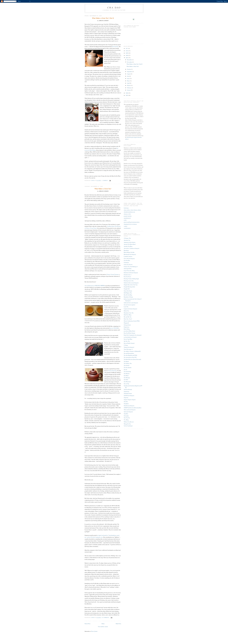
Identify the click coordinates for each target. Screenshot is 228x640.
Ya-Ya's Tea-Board (128, 426)
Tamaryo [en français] (129, 347)
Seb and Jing (115, 46)
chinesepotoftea (127, 268)
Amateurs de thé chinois (129, 242)
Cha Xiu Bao (127, 260)
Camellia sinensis (128, 256)
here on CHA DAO (114, 328)
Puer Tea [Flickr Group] (129, 333)
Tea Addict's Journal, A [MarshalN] (132, 351)
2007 (127, 57)
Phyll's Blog (127, 329)
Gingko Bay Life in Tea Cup (130, 285)
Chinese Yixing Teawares (113, 274)
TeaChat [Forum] (128, 389)
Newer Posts (87, 623)
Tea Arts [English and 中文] (130, 355)
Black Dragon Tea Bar (129, 252)
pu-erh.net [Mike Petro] (129, 331)
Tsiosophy (126, 416)
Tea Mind (126, 375)
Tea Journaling (127, 371)
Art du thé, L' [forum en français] (131, 248)
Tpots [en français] (128, 411)
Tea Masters (126, 373)
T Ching (126, 345)
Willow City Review (129, 422)
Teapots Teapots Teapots (130, 399)
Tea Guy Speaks (127, 367)
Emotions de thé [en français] (131, 272)
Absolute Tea (127, 240)
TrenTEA (126, 414)
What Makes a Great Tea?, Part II (134, 64)
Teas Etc (126, 401)
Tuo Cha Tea (127, 418)
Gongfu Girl (127, 289)
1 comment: (105, 180)
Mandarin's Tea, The (129, 313)
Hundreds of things (128, 297)
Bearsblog (126, 250)
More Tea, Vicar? (128, 319)
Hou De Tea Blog (128, 295)
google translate (128, 216)
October (129, 69)
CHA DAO (114, 7)
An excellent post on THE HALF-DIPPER (95, 285)
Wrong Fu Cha (127, 424)
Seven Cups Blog (128, 339)
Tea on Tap (126, 383)
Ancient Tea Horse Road (129, 244)
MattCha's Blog (127, 315)
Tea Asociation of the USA (130, 357)
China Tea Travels (128, 264)
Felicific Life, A (127, 274)
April (128, 83)
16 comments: (106, 617)
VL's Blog (126, 420)
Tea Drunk (126, 361)
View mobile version (103, 626)
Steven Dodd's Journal (129, 343)
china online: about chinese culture (132, 210)
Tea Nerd (126, 379)
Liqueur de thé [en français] (130, 309)
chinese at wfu (127, 214)
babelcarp (126, 208)
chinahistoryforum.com (129, 212)
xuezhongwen (127, 228)
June (128, 78)
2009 (127, 53)
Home (103, 623)
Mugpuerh (126, 323)
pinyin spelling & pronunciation (131, 222)
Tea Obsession (127, 381)
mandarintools (127, 218)
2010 (127, 51)
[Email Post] (110, 180)
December (129, 60)
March (128, 85)
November (129, 62)
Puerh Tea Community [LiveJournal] (132, 335)
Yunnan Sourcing (112, 370)
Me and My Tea (127, 317)
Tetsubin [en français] (129, 405)
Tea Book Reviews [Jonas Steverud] (132, 359)
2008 (127, 55)
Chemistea (126, 262)
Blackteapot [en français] (130, 254)
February (129, 88)
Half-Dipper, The (128, 293)
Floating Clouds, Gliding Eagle (131, 278)
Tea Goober (126, 365)
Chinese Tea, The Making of (130, 266)
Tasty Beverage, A (128, 349)
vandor (125, 226)
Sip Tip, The (127, 341)
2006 (127, 93)
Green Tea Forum (128, 291)
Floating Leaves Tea (129, 281)
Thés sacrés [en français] (129, 409)
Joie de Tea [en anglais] (129, 305)
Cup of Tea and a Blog (129, 270)
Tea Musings (127, 377)
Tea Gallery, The (128, 363)
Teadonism (126, 391)
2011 (127, 48)
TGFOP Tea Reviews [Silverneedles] (132, 407)
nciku (125, 220)
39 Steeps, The (127, 238)
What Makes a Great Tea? (133, 66)
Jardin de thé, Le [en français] (131, 302)
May (128, 81)
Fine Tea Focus (127, 276)
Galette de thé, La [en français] (131, 283)
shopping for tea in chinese (130, 224)
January (129, 90)
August (129, 74)
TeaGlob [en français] (129, 395)
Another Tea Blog (128, 246)
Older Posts (118, 623)
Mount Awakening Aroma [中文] (132, 321)
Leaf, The (126, 306)
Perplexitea (126, 327)
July (128, 76)
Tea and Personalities (129, 353)
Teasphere (126, 403)
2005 (127, 95)
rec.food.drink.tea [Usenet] (130, 337)
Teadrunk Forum (128, 393)
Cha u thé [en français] (129, 258)
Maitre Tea (126, 311)
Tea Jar (125, 369)
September (129, 71)
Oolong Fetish (127, 325)
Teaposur (126, 397)
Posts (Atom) (94, 631)
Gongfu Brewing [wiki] (129, 287)
